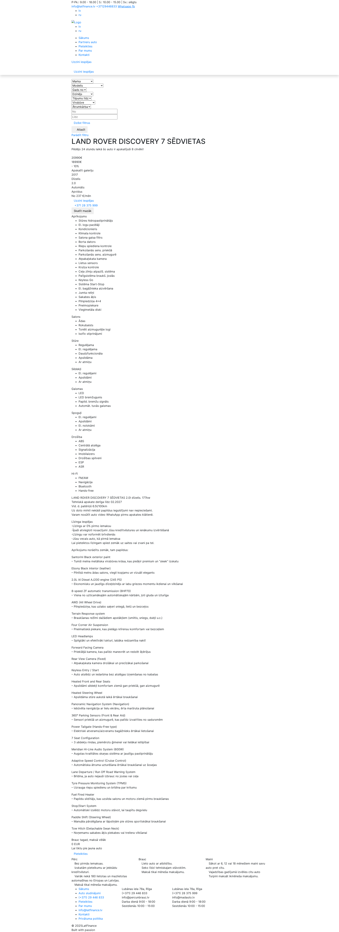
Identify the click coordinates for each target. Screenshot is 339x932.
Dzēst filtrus (82, 123)
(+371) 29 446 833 (91, 897)
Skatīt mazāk (82, 211)
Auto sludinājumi (90, 893)
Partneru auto (88, 42)
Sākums (84, 38)
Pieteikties (85, 46)
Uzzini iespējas (84, 200)
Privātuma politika (91, 918)
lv (80, 10)
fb (133, 6)
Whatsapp (125, 6)
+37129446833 (107, 6)
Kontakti (84, 55)
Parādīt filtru (80, 135)
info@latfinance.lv (83, 6)
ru (80, 15)
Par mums (85, 50)
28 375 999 (86, 205)
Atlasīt (80, 129)
